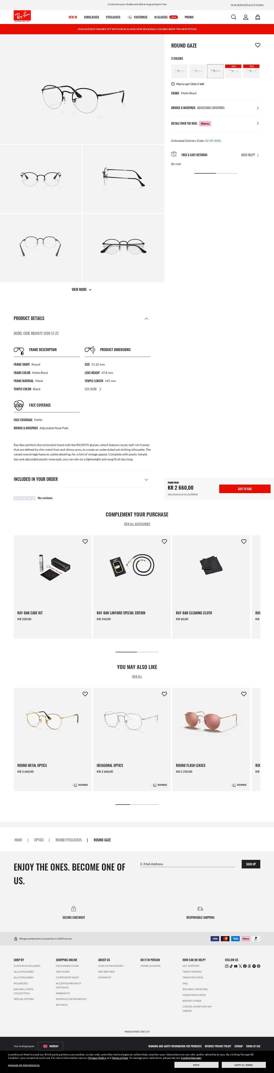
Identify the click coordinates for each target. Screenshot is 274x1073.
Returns (61, 1005)
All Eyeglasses (23, 977)
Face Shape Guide (67, 965)
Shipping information (71, 999)
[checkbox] (257, 45)
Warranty (63, 993)
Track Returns (193, 977)
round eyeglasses (69, 840)
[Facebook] (245, 966)
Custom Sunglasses (27, 965)
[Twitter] (240, 966)
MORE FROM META (194, 995)
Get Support (191, 965)
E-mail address (151, 864)
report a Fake (192, 1000)
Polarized (21, 983)
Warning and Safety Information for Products (175, 1046)
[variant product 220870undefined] (179, 71)
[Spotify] (254, 966)
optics (39, 840)
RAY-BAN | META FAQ (195, 989)
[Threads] (249, 966)
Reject (196, 1065)
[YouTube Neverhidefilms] (235, 966)
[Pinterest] (258, 966)
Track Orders (192, 971)
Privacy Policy (97, 1058)
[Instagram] (226, 966)
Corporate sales (67, 977)
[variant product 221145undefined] (215, 71)
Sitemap (238, 1046)
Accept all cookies (243, 1065)
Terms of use (253, 1046)
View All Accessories (137, 524)
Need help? (248, 155)
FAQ (185, 983)
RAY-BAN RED (106, 971)
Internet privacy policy (218, 1046)
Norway (53, 1046)
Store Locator (150, 965)
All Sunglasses (24, 971)
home (18, 840)
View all (137, 676)
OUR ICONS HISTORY (111, 965)
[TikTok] (231, 966)
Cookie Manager (191, 1058)
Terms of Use (120, 1058)
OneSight (104, 977)
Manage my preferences (24, 1065)
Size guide (63, 971)
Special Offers (24, 999)
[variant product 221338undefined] (197, 71)
